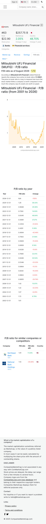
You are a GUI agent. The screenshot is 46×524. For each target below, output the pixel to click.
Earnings (27, 55)
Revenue (17, 55)
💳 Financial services (21, 46)
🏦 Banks (6, 46)
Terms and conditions (13, 510)
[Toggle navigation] (5, 6)
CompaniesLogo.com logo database (18, 480)
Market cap (6, 55)
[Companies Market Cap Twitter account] (7, 515)
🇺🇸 (23, 2)
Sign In (14, 2)
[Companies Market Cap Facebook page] (5, 515)
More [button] (4, 59)
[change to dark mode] (42, 2)
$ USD (34, 2)
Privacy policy (10, 506)
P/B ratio (36, 55)
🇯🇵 (31, 32)
